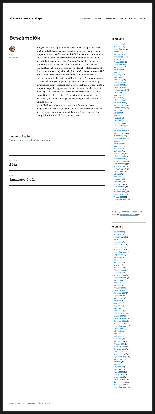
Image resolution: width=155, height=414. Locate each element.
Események (110, 19)
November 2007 (120, 105)
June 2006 (117, 146)
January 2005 (119, 189)
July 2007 (117, 113)
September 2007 (120, 108)
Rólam (142, 19)
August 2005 (118, 171)
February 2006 (119, 156)
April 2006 (118, 151)
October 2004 (119, 197)
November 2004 (120, 194)
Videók (132, 19)
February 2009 (119, 82)
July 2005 (117, 174)
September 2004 (120, 200)
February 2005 (119, 187)
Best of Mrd (84, 19)
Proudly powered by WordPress (38, 403)
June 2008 (117, 95)
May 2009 (117, 75)
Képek (123, 19)
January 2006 (119, 159)
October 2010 (119, 47)
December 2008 (120, 87)
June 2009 (117, 72)
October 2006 (119, 136)
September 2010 (120, 49)
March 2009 (118, 80)
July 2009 (117, 70)
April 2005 (118, 182)
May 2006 (117, 149)
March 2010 (118, 54)
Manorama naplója (25, 18)
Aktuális (97, 19)
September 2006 (120, 138)
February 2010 (119, 57)
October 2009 (119, 62)
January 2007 (119, 128)
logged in (26, 140)
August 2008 (118, 93)
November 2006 (120, 133)
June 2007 (117, 115)
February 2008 (119, 100)
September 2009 (120, 65)
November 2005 (120, 164)
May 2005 (117, 179)
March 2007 (118, 123)
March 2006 (118, 154)
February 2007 (119, 126)
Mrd (10, 54)
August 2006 (118, 141)
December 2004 (120, 192)
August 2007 (118, 110)
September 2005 (120, 169)
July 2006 (117, 143)
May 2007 (117, 118)
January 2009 (119, 85)
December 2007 (120, 103)
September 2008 (120, 90)
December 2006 (120, 131)
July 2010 (117, 52)
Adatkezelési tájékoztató (129, 214)
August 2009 (118, 67)
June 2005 (117, 177)
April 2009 (118, 77)
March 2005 (118, 184)
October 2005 (119, 166)
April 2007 (118, 121)
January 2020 (119, 44)
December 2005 (120, 161)
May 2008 (117, 98)
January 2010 (119, 59)
